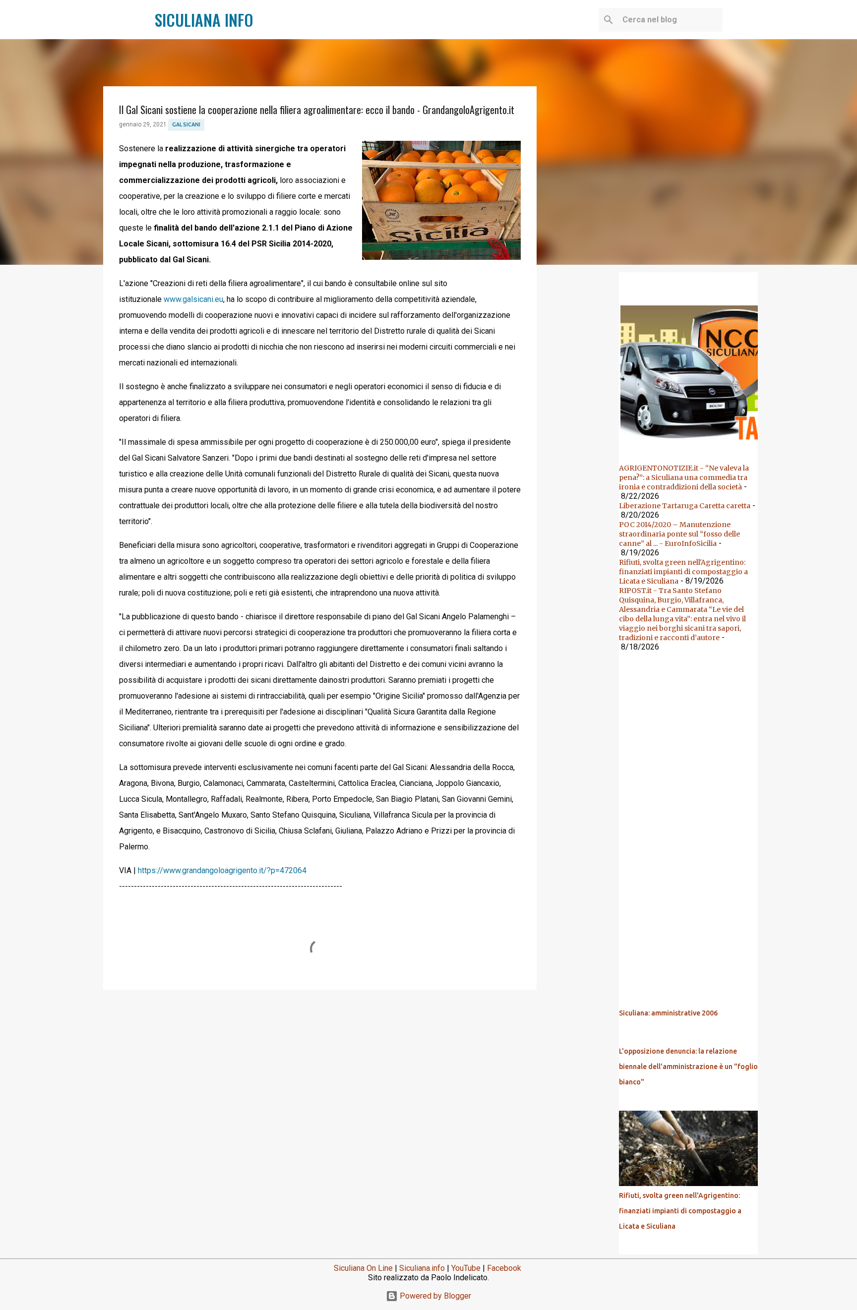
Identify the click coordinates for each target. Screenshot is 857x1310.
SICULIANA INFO (204, 19)
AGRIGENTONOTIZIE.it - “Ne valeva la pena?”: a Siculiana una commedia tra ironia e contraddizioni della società (684, 477)
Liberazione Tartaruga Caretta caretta (684, 505)
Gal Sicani (186, 124)
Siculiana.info (422, 1268)
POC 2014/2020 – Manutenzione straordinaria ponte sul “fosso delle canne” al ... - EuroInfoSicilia (679, 534)
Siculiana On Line (363, 1268)
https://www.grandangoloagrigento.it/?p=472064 (222, 870)
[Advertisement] (320, 1074)
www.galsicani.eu (193, 299)
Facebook (504, 1268)
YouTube (466, 1268)
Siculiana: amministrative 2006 (668, 1013)
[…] (692, 443)
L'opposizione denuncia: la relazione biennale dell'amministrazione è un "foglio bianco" (688, 1066)
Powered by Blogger (434, 1296)
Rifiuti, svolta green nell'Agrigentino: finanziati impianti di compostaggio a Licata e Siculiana (683, 572)
